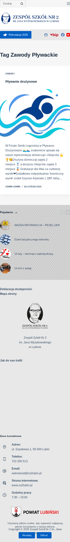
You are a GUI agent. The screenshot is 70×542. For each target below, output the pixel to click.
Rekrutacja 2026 (18, 34)
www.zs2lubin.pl (22, 485)
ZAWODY (10, 73)
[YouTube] (68, 35)
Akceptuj (26, 535)
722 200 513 (20, 461)
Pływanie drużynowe (22, 81)
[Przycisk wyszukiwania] (21, 3)
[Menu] (68, 3)
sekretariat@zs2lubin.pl (27, 473)
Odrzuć (44, 535)
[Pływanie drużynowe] (35, 113)
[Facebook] (63, 35)
